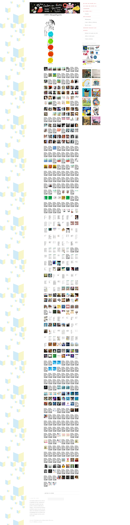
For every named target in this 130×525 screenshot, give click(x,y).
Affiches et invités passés (89, 36)
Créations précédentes (89, 38)
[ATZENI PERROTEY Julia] (96, 92)
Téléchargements (88, 19)
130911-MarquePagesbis (53, 15)
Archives (85, 30)
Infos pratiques (87, 16)
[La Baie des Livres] (55, 7)
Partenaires (87, 13)
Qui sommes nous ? (87, 11)
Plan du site (51, 520)
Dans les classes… (88, 25)
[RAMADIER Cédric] (86, 92)
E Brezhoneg (86, 8)
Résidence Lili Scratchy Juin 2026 (91, 33)
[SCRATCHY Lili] (96, 101)
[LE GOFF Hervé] (96, 120)
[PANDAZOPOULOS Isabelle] (96, 111)
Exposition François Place (89, 27)
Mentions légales (46, 520)
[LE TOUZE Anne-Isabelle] (86, 101)
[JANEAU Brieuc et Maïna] (86, 82)
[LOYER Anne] (86, 111)
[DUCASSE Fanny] (86, 73)
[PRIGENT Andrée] (96, 82)
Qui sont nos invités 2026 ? (90, 3)
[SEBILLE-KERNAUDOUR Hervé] (96, 73)
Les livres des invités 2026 (90, 6)
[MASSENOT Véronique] (86, 120)
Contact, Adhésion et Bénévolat (91, 22)
